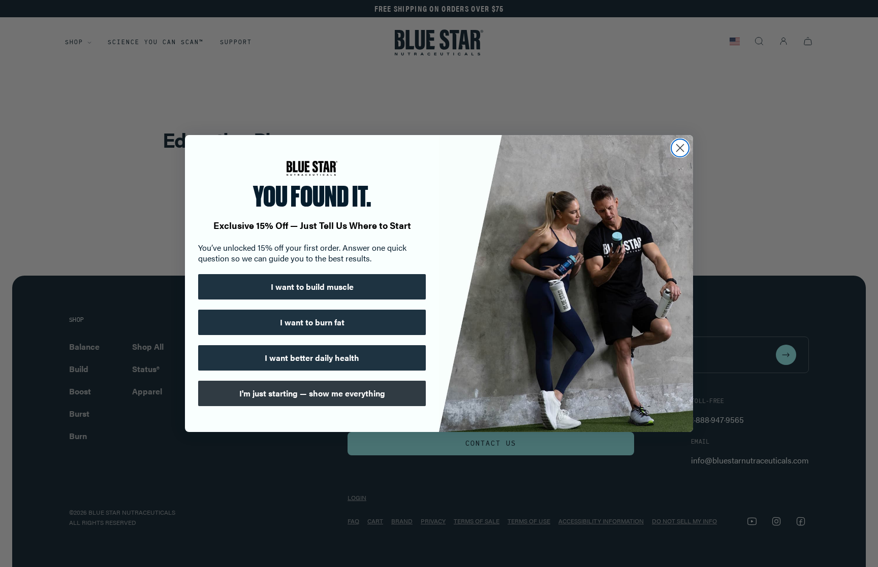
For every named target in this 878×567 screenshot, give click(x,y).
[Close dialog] (680, 148)
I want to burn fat (312, 322)
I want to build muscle (312, 286)
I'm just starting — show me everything (312, 393)
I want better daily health (312, 357)
